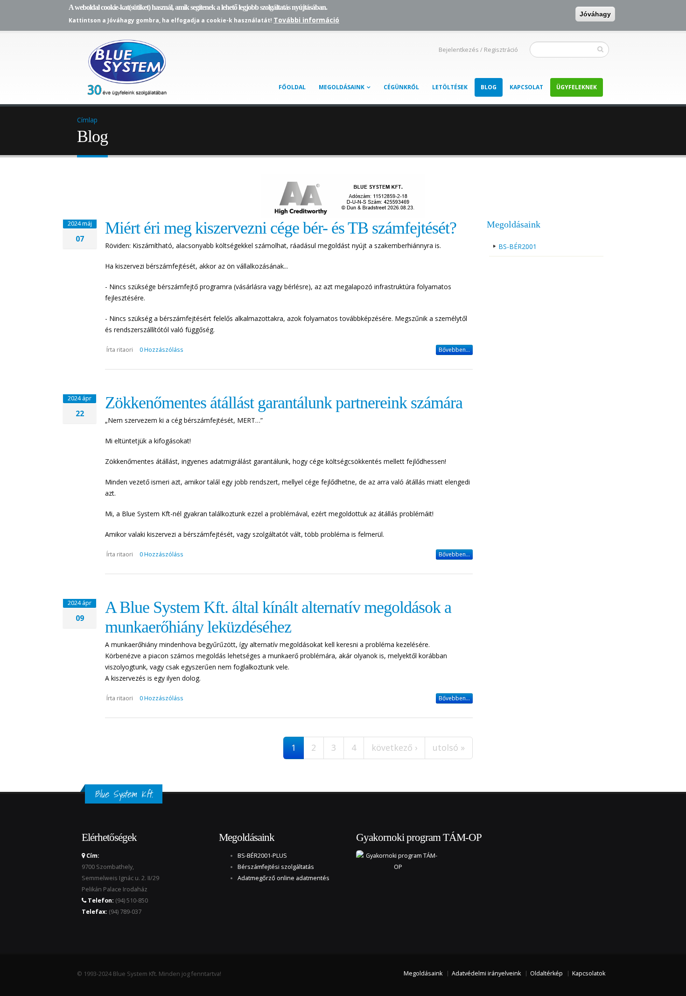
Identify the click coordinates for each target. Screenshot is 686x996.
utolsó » (449, 747)
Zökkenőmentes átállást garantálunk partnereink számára (283, 402)
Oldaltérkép (546, 973)
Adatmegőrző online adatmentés (283, 878)
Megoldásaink (341, 87)
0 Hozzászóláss (161, 350)
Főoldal (292, 87)
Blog (489, 87)
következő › (394, 747)
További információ (306, 19)
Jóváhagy (595, 14)
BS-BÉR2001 (517, 246)
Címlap (87, 119)
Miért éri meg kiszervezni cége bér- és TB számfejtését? (280, 228)
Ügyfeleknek (576, 87)
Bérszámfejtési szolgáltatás (276, 867)
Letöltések (450, 87)
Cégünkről (401, 87)
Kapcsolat (526, 87)
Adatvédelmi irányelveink (486, 973)
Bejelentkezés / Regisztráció (478, 50)
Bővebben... (454, 350)
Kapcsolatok (588, 973)
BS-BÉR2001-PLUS (262, 856)
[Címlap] (126, 65)
